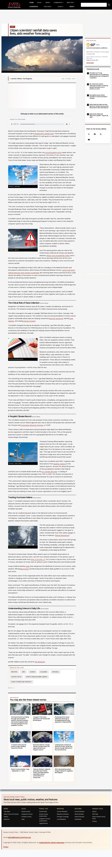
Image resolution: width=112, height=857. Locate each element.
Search (94, 811)
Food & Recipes (79, 811)
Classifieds (33, 6)
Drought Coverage (62, 817)
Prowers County (26, 817)
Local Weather (61, 819)
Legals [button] (60, 6)
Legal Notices (43, 823)
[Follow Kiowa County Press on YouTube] (89, 140)
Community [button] (58, 2)
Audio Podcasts (79, 817)
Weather (14, 672)
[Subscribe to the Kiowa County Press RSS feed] (101, 134)
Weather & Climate (63, 814)
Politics (6, 817)
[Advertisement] (49, 95)
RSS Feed (95, 814)
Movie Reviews (79, 814)
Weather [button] (70, 2)
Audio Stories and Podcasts (21, 681)
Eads (23, 819)
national (55, 672)
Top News (7, 811)
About (72, 6)
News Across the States (11, 814)
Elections (7, 819)
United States (16, 677)
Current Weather (62, 811)
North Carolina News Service (36, 677)
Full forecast (90, 63)
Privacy (94, 821)
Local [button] (39, 2)
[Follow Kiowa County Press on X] (89, 134)
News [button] (47, 2)
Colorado (43, 672)
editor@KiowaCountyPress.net (19, 837)
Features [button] (47, 6)
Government (43, 811)
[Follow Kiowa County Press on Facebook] (95, 134)
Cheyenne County (26, 814)
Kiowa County (25, 811)
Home (31, 2)
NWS (23, 672)
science (32, 672)
